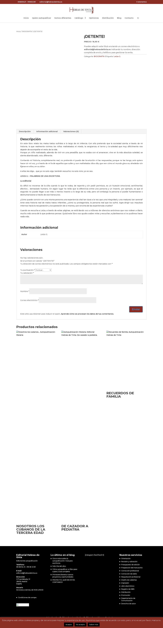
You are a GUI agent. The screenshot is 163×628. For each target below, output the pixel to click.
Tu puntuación (27, 270)
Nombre (24, 291)
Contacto (129, 18)
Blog (119, 18)
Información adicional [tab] (47, 131)
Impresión (125, 583)
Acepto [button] (69, 624)
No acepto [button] (80, 624)
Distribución (108, 18)
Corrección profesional (130, 571)
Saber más (93, 624)
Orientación (126, 558)
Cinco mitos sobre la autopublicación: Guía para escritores (62, 561)
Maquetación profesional (130, 577)
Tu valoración (27, 273)
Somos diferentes (62, 18)
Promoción (125, 595)
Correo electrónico (29, 300)
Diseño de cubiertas (129, 580)
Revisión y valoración (129, 562)
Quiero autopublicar (41, 18)
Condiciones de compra (27, 597)
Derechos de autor (128, 604)
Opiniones (94, 18)
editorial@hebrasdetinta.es (26, 573)
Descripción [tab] (25, 131)
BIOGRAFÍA (27, 31)
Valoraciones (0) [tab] (71, 131)
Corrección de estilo (129, 574)
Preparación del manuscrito (132, 568)
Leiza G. (117, 56)
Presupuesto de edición (130, 565)
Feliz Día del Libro (59, 566)
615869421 (22, 2)
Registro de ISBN (127, 589)
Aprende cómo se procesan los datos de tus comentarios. (87, 314)
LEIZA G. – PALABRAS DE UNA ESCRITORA (40, 176)
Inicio (26, 18)
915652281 (32, 2)
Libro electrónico (127, 586)
